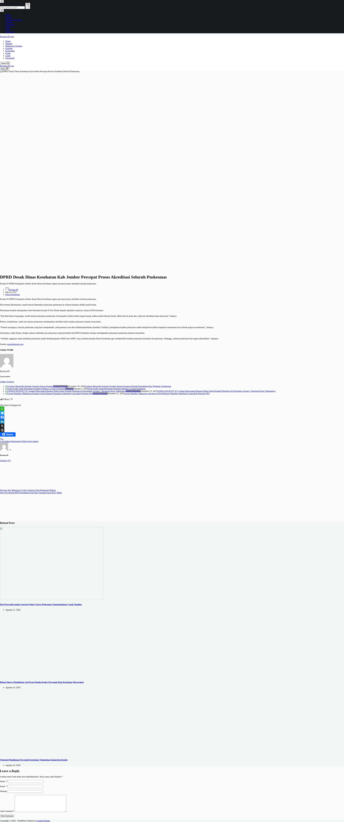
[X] (172, 426)
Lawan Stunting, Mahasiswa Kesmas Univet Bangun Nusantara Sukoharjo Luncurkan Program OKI (167, 393)
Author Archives (7, 382)
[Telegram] (172, 413)
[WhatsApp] (172, 408)
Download (9, 58)
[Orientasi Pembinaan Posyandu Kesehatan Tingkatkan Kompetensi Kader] (51, 754)
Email (3, 786)
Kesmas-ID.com (7, 36)
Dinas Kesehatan (12, 294)
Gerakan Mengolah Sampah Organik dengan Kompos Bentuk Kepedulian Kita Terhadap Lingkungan (128, 386)
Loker (7, 56)
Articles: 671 (5, 460)
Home (8, 41)
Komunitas (10, 51)
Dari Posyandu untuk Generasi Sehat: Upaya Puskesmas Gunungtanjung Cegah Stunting (41, 604)
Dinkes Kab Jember (29, 441)
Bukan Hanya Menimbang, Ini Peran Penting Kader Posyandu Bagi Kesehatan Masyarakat (42, 682)
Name (3, 781)
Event (7, 53)
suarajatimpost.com (15, 344)
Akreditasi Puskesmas (10, 441)
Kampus (8, 48)
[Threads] (172, 430)
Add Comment (7, 811)
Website (3, 791)
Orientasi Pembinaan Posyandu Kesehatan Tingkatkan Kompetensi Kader (34, 760)
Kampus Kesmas (60, 386)
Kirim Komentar (7, 816)
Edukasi (8, 43)
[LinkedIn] (172, 421)
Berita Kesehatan (133, 391)
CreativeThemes (43, 821)
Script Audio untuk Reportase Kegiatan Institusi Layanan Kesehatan (116, 389)
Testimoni (69, 389)
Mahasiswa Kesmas (13, 46)
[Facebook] (172, 417)
